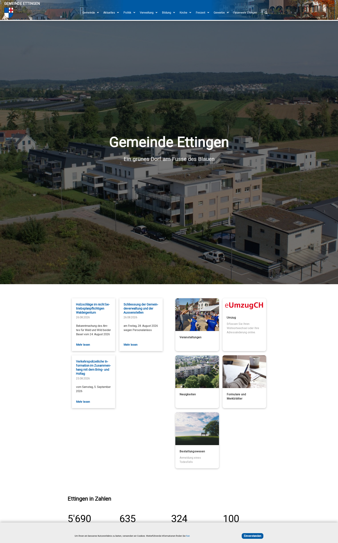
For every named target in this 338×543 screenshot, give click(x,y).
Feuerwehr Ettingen (245, 12)
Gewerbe (219, 12)
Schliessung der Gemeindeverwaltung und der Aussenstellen (141, 308)
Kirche (183, 12)
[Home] (22, 13)
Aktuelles (109, 12)
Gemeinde (88, 12)
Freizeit (200, 12)
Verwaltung (147, 12)
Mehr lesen (83, 344)
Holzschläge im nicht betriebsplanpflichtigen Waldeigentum (93, 308)
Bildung (166, 12)
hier (188, 536)
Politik (127, 12)
